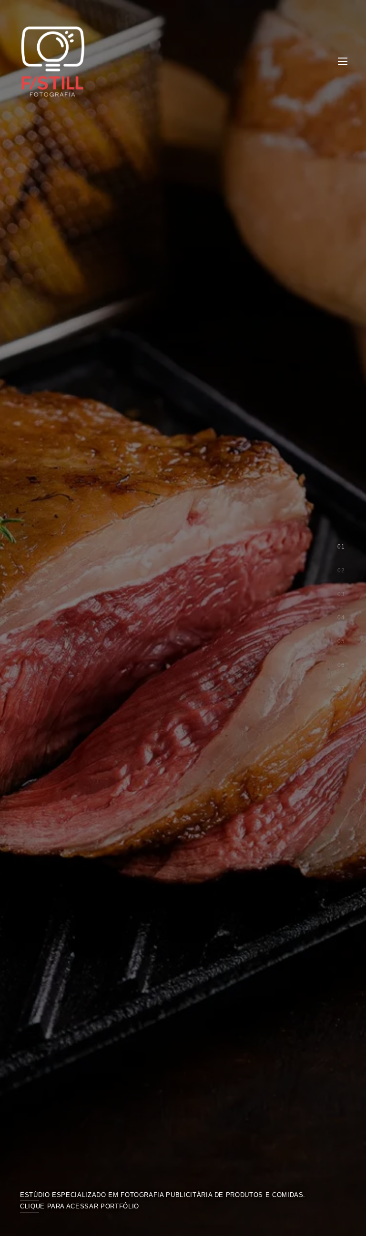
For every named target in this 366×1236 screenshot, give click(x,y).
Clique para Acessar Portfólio (79, 1206)
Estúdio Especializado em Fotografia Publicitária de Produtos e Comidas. (162, 1194)
